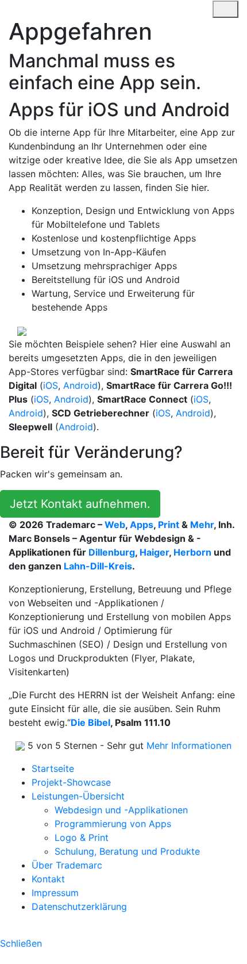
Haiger (154, 552)
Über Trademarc (67, 865)
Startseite (53, 768)
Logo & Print (82, 837)
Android (80, 385)
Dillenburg (111, 552)
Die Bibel (90, 722)
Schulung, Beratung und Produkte (127, 851)
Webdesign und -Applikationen (121, 810)
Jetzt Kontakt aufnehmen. (80, 504)
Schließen (21, 943)
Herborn (192, 552)
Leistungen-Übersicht (78, 796)
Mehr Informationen (188, 745)
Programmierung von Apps (113, 823)
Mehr (202, 524)
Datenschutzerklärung (79, 906)
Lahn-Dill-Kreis (98, 566)
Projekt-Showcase (71, 782)
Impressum (55, 892)
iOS (50, 385)
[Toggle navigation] (198, 8)
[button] (12, 330)
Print (168, 524)
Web (115, 524)
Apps (141, 524)
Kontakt (48, 879)
